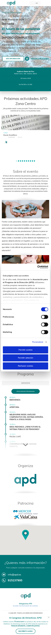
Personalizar (37, 342)
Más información (13, 59)
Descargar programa (25, 391)
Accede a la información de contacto (25, 606)
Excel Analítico (10, 135)
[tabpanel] (25, 131)
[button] (16, 161)
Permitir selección (25, 358)
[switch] (44, 317)
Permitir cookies (25, 350)
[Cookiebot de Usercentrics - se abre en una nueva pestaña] (37, 267)
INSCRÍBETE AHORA (25, 631)
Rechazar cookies (25, 366)
